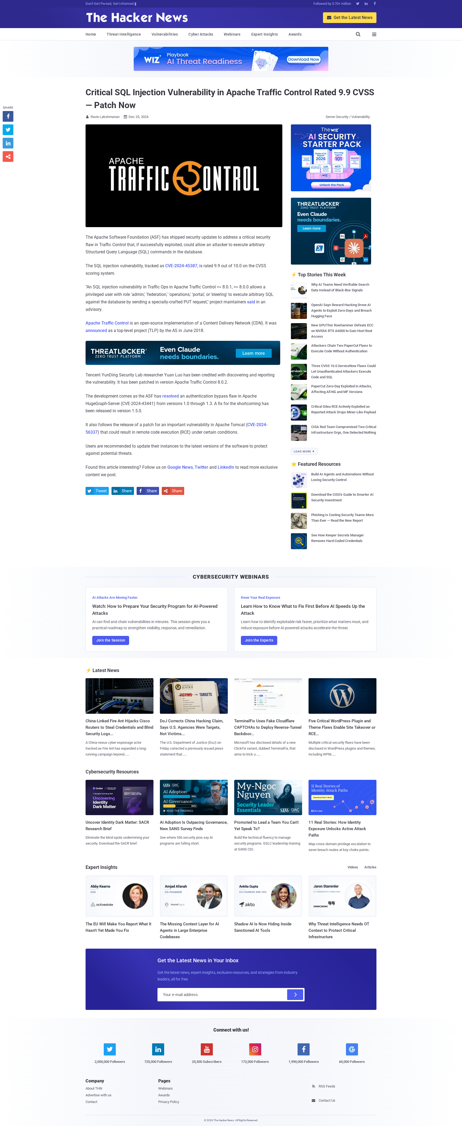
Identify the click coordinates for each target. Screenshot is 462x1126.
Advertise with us (98, 1095)
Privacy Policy (168, 1102)
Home (91, 34)
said (251, 301)
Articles (370, 867)
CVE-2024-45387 (181, 265)
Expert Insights (264, 34)
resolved (170, 396)
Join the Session (110, 640)
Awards (295, 34)
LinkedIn (226, 467)
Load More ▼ (304, 451)
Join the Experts (259, 640)
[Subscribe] (295, 994)
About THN (94, 1088)
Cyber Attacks (200, 34)
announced (96, 330)
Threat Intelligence (124, 34)
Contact (91, 1102)
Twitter (201, 467)
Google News (180, 467)
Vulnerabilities (165, 34)
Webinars (232, 34)
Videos (353, 867)
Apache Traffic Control (107, 323)
